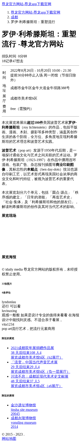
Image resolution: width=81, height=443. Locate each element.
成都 (14, 17)
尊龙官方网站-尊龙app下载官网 (26, 4)
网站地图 (9, 439)
